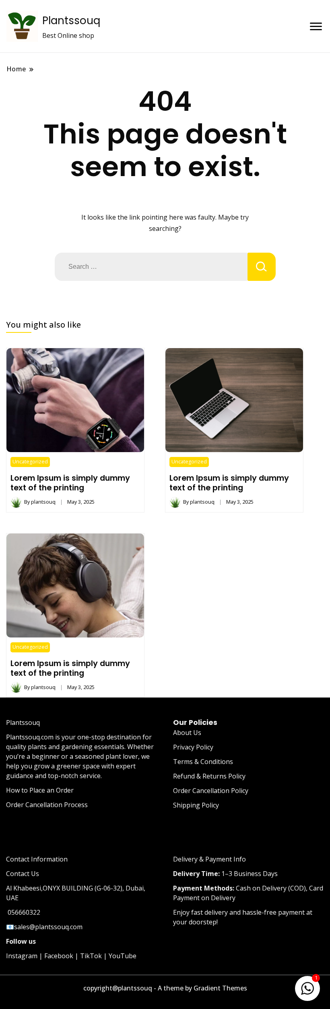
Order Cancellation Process (47, 804)
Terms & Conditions (203, 761)
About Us (187, 732)
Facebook (58, 955)
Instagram (21, 955)
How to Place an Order (40, 790)
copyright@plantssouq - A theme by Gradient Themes (165, 988)
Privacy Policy (193, 747)
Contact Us (22, 873)
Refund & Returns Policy (209, 776)
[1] (307, 986)
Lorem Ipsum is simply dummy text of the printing (70, 482)
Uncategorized (30, 461)
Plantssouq (71, 20)
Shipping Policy (196, 805)
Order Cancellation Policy (210, 790)
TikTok (91, 955)
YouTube (122, 955)
